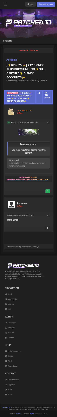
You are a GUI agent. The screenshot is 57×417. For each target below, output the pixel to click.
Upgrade (11, 384)
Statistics (11, 323)
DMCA (10, 356)
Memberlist (12, 299)
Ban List (10, 328)
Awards (10, 333)
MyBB (32, 414)
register (24, 150)
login (33, 150)
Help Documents (14, 351)
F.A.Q (9, 361)
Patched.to (7, 41)
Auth (9, 389)
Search (10, 304)
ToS (9, 309)
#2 (48, 215)
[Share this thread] (39, 97)
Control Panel (13, 380)
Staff (9, 294)
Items (10, 394)
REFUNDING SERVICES (28, 51)
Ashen (18, 414)
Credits (10, 338)
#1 (48, 122)
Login (31, 4)
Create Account (47, 4)
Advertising (12, 366)
